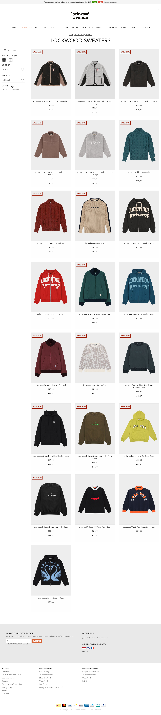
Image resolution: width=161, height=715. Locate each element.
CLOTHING (63, 28)
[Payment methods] (58, 704)
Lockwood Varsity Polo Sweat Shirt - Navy (139, 527)
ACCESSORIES (79, 28)
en (88, 648)
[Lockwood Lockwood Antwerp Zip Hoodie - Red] (51, 287)
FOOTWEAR (49, 28)
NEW (37, 28)
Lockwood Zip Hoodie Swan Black (51, 598)
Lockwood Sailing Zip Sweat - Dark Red (51, 385)
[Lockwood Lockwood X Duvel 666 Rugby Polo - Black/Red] (95, 499)
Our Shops (6, 672)
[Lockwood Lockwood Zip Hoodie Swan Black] (51, 570)
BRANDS (133, 28)
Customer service (8, 678)
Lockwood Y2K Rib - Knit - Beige (95, 243)
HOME (14, 28)
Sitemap (5, 691)
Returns (5, 681)
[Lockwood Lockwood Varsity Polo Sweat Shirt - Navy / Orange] (139, 499)
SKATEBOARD (96, 28)
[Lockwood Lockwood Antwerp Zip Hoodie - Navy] (139, 287)
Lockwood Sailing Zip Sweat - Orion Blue (94, 314)
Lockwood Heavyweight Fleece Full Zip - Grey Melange (94, 102)
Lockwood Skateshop (11, 90)
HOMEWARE (112, 28)
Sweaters (88, 35)
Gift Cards (6, 694)
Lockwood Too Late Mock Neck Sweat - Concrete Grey (139, 386)
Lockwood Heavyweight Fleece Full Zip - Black (50, 101)
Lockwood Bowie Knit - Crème (94, 385)
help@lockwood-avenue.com (97, 638)
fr (92, 648)
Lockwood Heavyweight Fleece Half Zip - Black (139, 101)
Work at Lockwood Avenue (12, 675)
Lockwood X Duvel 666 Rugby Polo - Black (95, 527)
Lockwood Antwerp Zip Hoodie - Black (139, 243)
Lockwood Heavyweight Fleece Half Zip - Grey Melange (95, 173)
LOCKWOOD (26, 28)
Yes (94, 2)
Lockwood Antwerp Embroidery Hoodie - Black (51, 456)
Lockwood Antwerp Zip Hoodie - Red (51, 314)
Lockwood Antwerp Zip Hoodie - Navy (139, 314)
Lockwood (79, 35)
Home (71, 35)
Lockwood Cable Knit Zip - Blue (139, 172)
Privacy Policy (7, 688)
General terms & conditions (12, 684)
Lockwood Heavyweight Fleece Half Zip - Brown (50, 173)
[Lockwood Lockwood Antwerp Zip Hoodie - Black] (139, 216)
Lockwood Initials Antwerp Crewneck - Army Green (95, 457)
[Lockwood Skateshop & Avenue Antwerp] (80, 15)
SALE (124, 28)
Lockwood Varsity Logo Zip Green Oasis (139, 456)
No (101, 2)
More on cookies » (110, 2)
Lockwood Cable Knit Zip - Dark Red (50, 243)
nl (84, 648)
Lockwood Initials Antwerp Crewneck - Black (51, 527)
